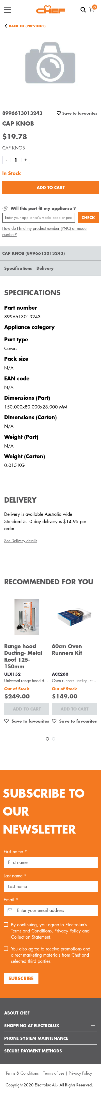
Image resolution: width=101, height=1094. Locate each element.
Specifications (18, 268)
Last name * (15, 876)
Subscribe (21, 978)
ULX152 (12, 674)
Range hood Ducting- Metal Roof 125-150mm (23, 656)
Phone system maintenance (36, 1038)
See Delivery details (20, 540)
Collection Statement (30, 937)
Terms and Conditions (31, 931)
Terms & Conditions (22, 1073)
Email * (11, 900)
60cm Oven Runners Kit (67, 649)
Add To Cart (51, 187)
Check (88, 217)
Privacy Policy (67, 931)
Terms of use (53, 1073)
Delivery (45, 268)
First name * (15, 852)
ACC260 (60, 674)
